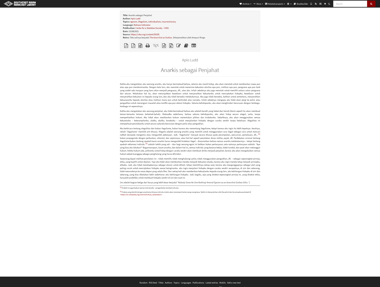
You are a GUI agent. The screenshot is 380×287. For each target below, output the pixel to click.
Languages (186, 282)
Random (143, 282)
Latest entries (212, 282)
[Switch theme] (329, 3)
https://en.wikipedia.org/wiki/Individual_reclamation (141, 194)
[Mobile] (311, 3)
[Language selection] (289, 3)
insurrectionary (169, 21)
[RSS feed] (316, 3)
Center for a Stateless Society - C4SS (152, 28)
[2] (146, 143)
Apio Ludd (135, 18)
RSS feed (153, 282)
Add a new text (234, 282)
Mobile (222, 282)
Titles (160, 282)
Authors (168, 282)
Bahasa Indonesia (142, 24)
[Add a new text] (325, 3)
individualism (154, 21)
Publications (198, 282)
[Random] (320, 3)
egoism (133, 21)
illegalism (142, 21)
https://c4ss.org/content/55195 (145, 34)
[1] (259, 134)
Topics (176, 282)
